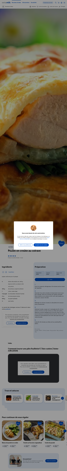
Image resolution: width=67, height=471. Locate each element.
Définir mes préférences (25, 244)
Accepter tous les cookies (41, 244)
